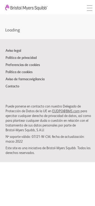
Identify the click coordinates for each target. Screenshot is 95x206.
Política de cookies (19, 72)
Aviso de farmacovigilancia (25, 79)
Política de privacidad (21, 58)
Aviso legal (13, 51)
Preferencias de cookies (23, 65)
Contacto (12, 86)
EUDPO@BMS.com (66, 111)
